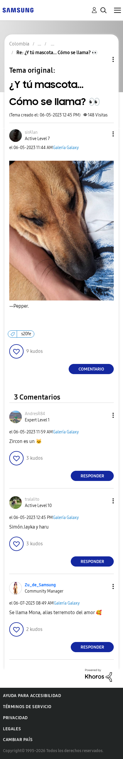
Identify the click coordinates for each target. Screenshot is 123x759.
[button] (103, 134)
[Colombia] (17, 10)
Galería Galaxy (66, 147)
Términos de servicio (27, 706)
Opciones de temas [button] (103, 59)
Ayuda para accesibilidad (32, 695)
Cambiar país (18, 739)
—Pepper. (19, 306)
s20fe (26, 333)
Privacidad (15, 717)
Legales (12, 728)
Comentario (91, 369)
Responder (92, 476)
